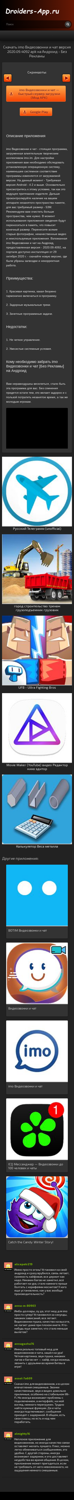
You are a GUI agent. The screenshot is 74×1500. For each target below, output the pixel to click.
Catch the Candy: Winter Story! (30, 1242)
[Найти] (68, 24)
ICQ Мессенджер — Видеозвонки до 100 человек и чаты (35, 1166)
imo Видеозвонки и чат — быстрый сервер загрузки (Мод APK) (39, 93)
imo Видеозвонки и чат (25, 1086)
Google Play (39, 112)
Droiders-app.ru (33, 10)
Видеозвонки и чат (22, 1008)
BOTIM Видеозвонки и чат (27, 930)
